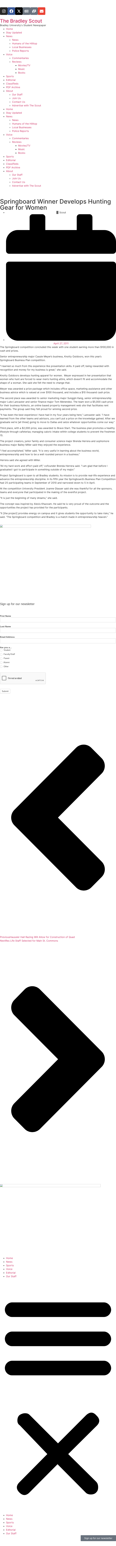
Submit (5, 691)
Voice (9, 54)
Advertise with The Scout (26, 105)
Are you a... (6, 647)
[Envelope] (41, 11)
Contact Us (18, 101)
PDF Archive (13, 87)
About (9, 90)
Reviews (16, 61)
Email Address (7, 637)
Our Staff (17, 94)
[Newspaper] (26, 11)
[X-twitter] (19, 11)
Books (21, 72)
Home (9, 28)
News (9, 36)
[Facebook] (11, 11)
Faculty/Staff (9, 654)
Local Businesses (21, 47)
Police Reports (20, 50)
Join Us (16, 98)
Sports (10, 76)
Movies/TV (24, 65)
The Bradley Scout (21, 21)
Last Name (5, 626)
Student (6, 650)
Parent (6, 658)
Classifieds (12, 83)
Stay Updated (14, 32)
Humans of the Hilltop (24, 43)
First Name (5, 616)
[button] (58, 1395)
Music (21, 69)
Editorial (11, 79)
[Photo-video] (34, 11)
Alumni (6, 662)
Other (5, 666)
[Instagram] (4, 11)
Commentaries (20, 58)
